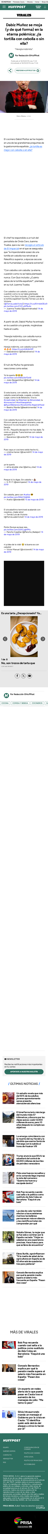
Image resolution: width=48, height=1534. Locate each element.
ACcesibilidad (29, 1464)
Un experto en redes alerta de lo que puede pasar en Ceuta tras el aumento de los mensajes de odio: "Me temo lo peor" (30, 1395)
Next (42, 638)
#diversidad (35, 400)
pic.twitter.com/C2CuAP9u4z (17, 306)
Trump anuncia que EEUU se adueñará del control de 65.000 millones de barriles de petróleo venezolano (30, 1159)
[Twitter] (23, 675)
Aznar (37, 2)
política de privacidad (33, 1460)
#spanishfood (38, 405)
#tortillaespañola (23, 402)
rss (4, 1462)
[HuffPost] (11, 1439)
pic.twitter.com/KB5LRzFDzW (17, 377)
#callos (27, 494)
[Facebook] (17, 675)
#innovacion (9, 402)
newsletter (8, 1459)
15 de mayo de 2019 (34, 499)
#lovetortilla (25, 405)
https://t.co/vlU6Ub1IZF (23, 349)
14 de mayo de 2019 (33, 517)
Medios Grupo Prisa (24, 1526)
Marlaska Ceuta (18, 2)
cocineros (37, 703)
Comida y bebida (20, 703)
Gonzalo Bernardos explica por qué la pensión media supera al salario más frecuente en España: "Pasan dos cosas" (30, 1277)
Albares (30, 2)
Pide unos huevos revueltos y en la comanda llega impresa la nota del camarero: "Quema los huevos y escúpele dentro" (30, 1178)
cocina (5, 703)
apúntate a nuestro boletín (24, 1072)
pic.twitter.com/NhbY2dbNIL (17, 497)
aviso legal (28, 1457)
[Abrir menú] (4, 6)
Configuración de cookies (31, 1448)
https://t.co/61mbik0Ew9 (35, 304)
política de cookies (32, 1453)
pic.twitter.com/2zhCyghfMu (17, 529)
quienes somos (9, 1451)
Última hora (38, 7)
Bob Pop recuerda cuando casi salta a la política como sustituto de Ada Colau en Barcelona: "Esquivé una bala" (30, 1197)
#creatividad (9, 400)
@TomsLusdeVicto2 (14, 304)
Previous (5, 638)
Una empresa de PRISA (24, 1520)
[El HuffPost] (17, 7)
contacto (7, 1455)
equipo (6, 1447)
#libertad (22, 400)
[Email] (29, 675)
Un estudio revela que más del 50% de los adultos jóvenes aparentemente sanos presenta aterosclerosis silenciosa (29, 1098)
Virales (24, 15)
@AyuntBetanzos (12, 405)
